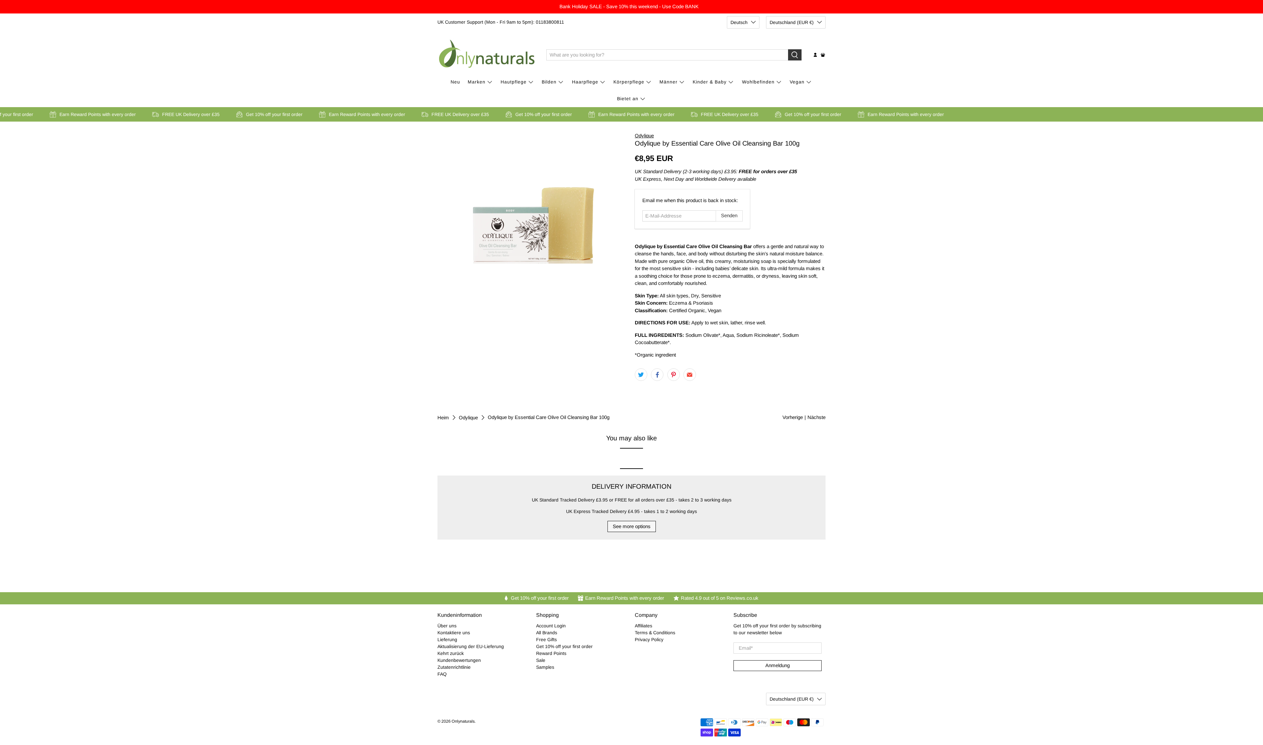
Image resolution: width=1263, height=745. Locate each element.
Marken (476, 81)
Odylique (644, 135)
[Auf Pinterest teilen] (673, 374)
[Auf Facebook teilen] (657, 374)
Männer (668, 81)
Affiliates (643, 625)
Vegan (797, 81)
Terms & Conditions (655, 632)
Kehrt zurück (450, 653)
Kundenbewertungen (459, 660)
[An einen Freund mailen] (689, 374)
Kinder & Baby (710, 81)
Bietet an (627, 98)
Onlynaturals (463, 721)
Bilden (549, 81)
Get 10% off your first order (564, 646)
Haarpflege (585, 81)
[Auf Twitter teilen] (641, 374)
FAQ (442, 674)
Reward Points (551, 653)
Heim (443, 417)
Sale (540, 660)
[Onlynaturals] (487, 54)
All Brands (546, 632)
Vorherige (792, 417)
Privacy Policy (649, 639)
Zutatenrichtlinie (454, 667)
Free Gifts (546, 639)
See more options (632, 526)
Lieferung (447, 639)
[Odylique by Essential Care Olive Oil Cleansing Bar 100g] (532, 198)
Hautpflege (514, 81)
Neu (455, 81)
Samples (545, 667)
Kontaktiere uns (453, 632)
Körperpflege (628, 81)
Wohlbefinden (758, 81)
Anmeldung (777, 665)
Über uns (447, 625)
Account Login (551, 625)
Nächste (816, 417)
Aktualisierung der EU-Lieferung (470, 646)
